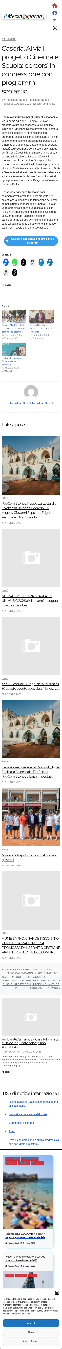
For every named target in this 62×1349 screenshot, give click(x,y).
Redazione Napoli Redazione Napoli (27, 99)
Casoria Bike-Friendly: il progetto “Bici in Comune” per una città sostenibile (14, 328)
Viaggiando (37, 1163)
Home (5, 498)
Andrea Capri (11, 1052)
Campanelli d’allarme (21, 1122)
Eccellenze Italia (30, 1159)
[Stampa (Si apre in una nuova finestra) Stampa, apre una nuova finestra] (32, 262)
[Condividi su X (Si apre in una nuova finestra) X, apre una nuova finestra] (23, 262)
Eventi (10, 1275)
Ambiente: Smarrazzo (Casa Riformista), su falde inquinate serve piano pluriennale (31, 1043)
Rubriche (24, 1163)
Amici (12, 1131)
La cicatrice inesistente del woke (28, 1114)
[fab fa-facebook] (54, 13)
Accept (31, 1323)
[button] (57, 1292)
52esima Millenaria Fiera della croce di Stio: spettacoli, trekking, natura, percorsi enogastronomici (31, 984)
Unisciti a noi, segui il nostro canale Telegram (32, 240)
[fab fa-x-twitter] (54, 21)
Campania (9, 39)
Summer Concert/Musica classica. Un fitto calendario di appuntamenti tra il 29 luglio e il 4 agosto (30, 973)
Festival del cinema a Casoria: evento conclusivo (11, 361)
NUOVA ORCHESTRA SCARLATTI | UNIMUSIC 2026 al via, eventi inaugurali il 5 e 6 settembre (30, 600)
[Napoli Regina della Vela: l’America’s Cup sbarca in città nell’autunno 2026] (28, 1287)
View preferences (31, 1341)
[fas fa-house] (54, 6)
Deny (31, 1332)
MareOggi (11, 1163)
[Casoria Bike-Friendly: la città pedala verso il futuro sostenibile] (41, 316)
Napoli (33, 1275)
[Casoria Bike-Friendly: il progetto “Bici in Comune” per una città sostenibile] (14, 316)
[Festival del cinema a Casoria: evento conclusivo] (14, 349)
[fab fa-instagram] (55, 28)
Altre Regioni (13, 1159)
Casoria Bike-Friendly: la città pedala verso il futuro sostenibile (41, 328)
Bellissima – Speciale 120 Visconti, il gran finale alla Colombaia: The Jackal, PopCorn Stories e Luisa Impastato (31, 771)
